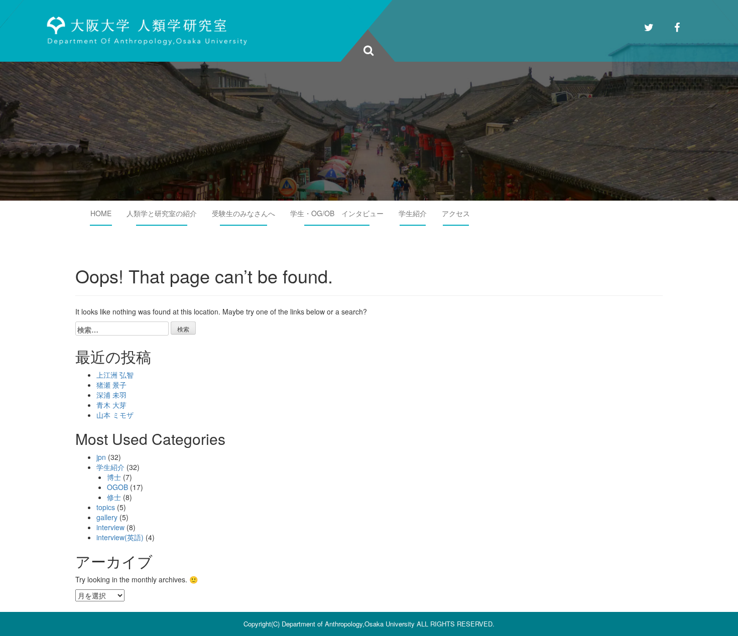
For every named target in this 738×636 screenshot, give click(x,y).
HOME (100, 213)
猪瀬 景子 (111, 385)
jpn (101, 457)
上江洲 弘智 (115, 375)
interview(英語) (120, 537)
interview (110, 527)
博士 (114, 477)
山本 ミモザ (115, 415)
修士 (114, 497)
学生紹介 (413, 213)
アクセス (456, 213)
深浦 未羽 (111, 395)
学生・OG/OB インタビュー (337, 213)
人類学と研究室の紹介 (162, 213)
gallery (106, 517)
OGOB (117, 487)
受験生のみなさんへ (243, 213)
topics (105, 507)
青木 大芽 (111, 405)
